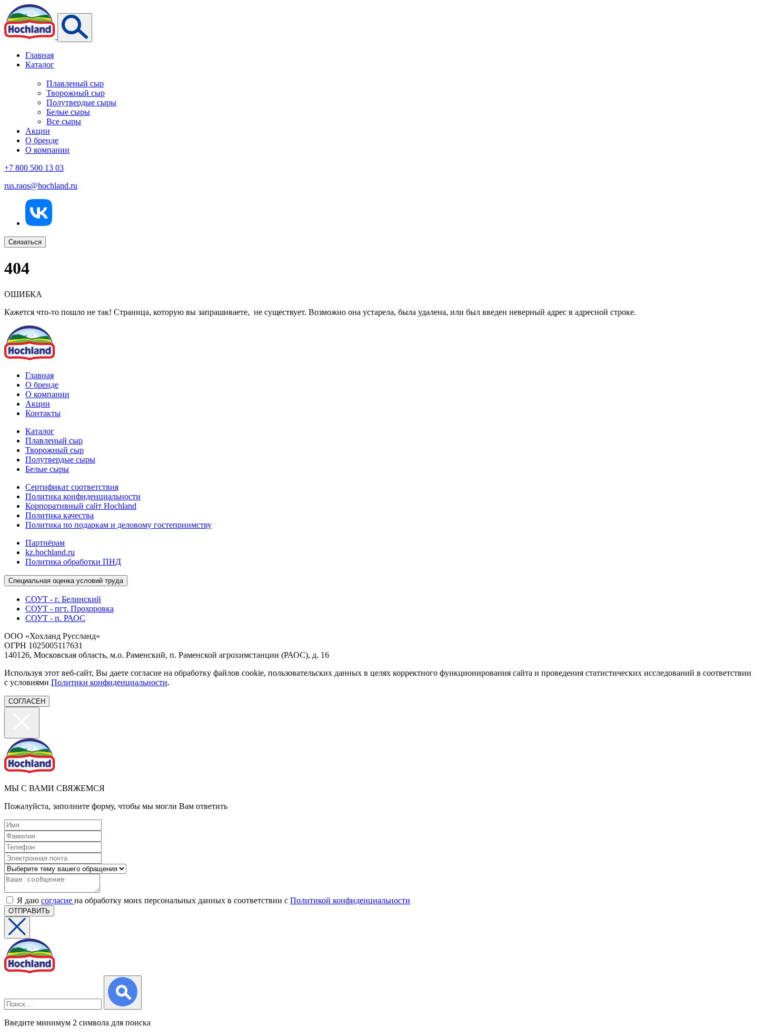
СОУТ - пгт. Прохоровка (69, 608)
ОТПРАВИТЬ (29, 911)
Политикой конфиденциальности (350, 900)
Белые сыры (68, 111)
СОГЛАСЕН (26, 701)
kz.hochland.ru (50, 552)
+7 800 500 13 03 (34, 167)
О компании (47, 149)
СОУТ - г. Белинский (63, 599)
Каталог (39, 64)
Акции (37, 130)
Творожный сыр (75, 92)
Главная (39, 55)
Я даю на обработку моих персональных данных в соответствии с (213, 900)
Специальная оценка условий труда (65, 581)
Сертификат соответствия (71, 486)
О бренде (41, 140)
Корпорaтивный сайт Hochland (80, 505)
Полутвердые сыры (81, 102)
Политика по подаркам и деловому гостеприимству (118, 524)
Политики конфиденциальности (109, 682)
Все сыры (63, 121)
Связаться (25, 242)
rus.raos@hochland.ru (40, 185)
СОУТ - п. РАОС (55, 618)
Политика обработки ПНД (73, 561)
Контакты (43, 413)
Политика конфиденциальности (83, 496)
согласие (57, 900)
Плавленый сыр (75, 83)
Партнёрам (45, 542)
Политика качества (59, 515)
